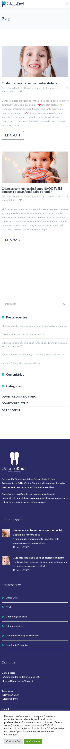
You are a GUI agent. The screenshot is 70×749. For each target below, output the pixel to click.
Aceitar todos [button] (33, 741)
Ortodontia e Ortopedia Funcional (23, 635)
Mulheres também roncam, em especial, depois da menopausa (34, 325)
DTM (8, 607)
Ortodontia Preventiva (17, 645)
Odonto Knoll (12, 88)
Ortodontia (11, 410)
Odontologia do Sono (19, 396)
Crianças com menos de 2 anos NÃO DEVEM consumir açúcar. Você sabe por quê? (32, 190)
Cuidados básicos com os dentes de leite (29, 83)
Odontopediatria (32, 88)
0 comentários (53, 88)
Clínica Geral (12, 597)
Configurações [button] (13, 741)
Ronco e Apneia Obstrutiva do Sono (21, 362)
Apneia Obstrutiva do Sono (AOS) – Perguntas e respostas (33, 354)
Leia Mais (12, 135)
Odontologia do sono (16, 616)
